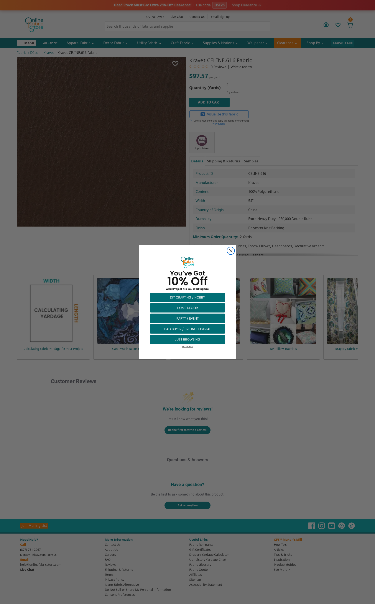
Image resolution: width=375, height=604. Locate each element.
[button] (187, 297)
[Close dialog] (231, 251)
